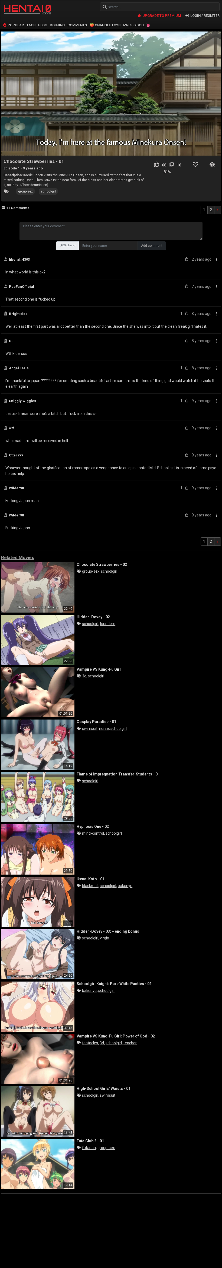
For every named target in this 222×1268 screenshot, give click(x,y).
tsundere (107, 624)
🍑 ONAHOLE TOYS (105, 25)
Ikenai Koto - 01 (91, 879)
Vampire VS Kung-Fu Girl (99, 669)
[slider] (73, 148)
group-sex (25, 191)
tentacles (90, 1043)
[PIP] (204, 148)
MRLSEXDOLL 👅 (136, 25)
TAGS (31, 25)
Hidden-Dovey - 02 (93, 617)
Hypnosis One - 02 (93, 826)
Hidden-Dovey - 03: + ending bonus (108, 931)
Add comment (151, 246)
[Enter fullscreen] (214, 148)
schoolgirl (48, 191)
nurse (104, 728)
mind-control (93, 833)
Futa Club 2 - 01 (90, 1141)
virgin (104, 938)
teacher (130, 1043)
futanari (89, 1148)
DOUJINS (57, 25)
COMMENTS (77, 25)
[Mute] (165, 148)
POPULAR (15, 25)
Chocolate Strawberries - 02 (102, 564)
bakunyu (125, 886)
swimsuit (89, 728)
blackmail (90, 886)
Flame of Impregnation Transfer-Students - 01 (118, 774)
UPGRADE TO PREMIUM (161, 16)
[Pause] (8, 148)
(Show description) (34, 185)
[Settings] (195, 148)
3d (84, 676)
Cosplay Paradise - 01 (96, 722)
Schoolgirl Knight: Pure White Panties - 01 (114, 984)
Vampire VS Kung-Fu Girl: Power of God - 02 (116, 1036)
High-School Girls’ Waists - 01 (103, 1088)
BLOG (42, 25)
